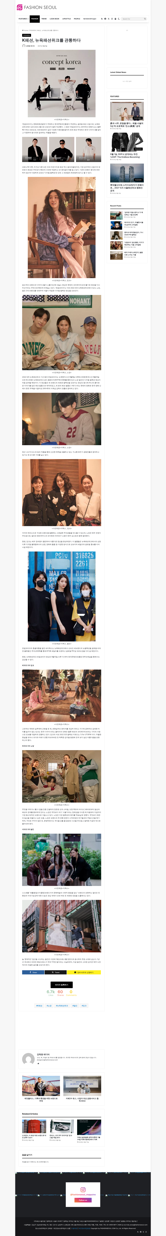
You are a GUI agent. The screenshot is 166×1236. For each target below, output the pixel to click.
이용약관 (74, 1228)
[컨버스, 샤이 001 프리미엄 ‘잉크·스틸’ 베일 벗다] (62, 1126)
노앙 (49, 1006)
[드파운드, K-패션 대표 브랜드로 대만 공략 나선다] (34, 1126)
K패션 (39, 1006)
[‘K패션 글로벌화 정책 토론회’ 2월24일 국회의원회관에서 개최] (89, 1127)
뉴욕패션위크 (62, 1006)
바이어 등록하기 (61, 985)
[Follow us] (83, 1191)
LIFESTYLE (66, 19)
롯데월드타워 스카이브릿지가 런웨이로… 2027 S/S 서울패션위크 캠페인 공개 (127, 188)
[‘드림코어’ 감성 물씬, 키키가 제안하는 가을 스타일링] (116, 245)
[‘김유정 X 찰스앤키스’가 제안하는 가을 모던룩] (116, 215)
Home (25, 30)
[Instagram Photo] (26, 1183)
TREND (44, 19)
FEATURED (23, 19)
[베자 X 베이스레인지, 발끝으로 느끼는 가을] (116, 255)
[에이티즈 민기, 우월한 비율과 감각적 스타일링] (116, 225)
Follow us (83, 1200)
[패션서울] (37, 7)
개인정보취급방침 (84, 1228)
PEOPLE (77, 19)
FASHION (34, 19)
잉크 (85, 1006)
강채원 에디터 (30, 46)
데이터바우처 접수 (89, 19)
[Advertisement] (103, 7)
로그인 (39, 1162)
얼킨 (75, 1006)
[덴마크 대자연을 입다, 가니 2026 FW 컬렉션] (116, 235)
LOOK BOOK (54, 19)
